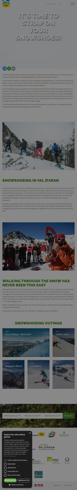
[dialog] (17, 459)
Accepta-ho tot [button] (10, 480)
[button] (17, 485)
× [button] (30, 433)
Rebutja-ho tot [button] (23, 480)
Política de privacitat (10, 456)
